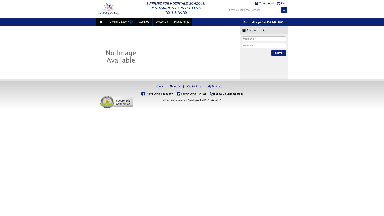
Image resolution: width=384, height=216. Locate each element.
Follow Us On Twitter (193, 93)
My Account (264, 3)
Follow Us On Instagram (228, 93)
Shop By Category (119, 21)
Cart (282, 3)
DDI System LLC (212, 100)
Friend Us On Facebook (159, 93)
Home (159, 86)
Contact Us (162, 21)
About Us (144, 21)
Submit (278, 53)
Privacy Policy (181, 21)
